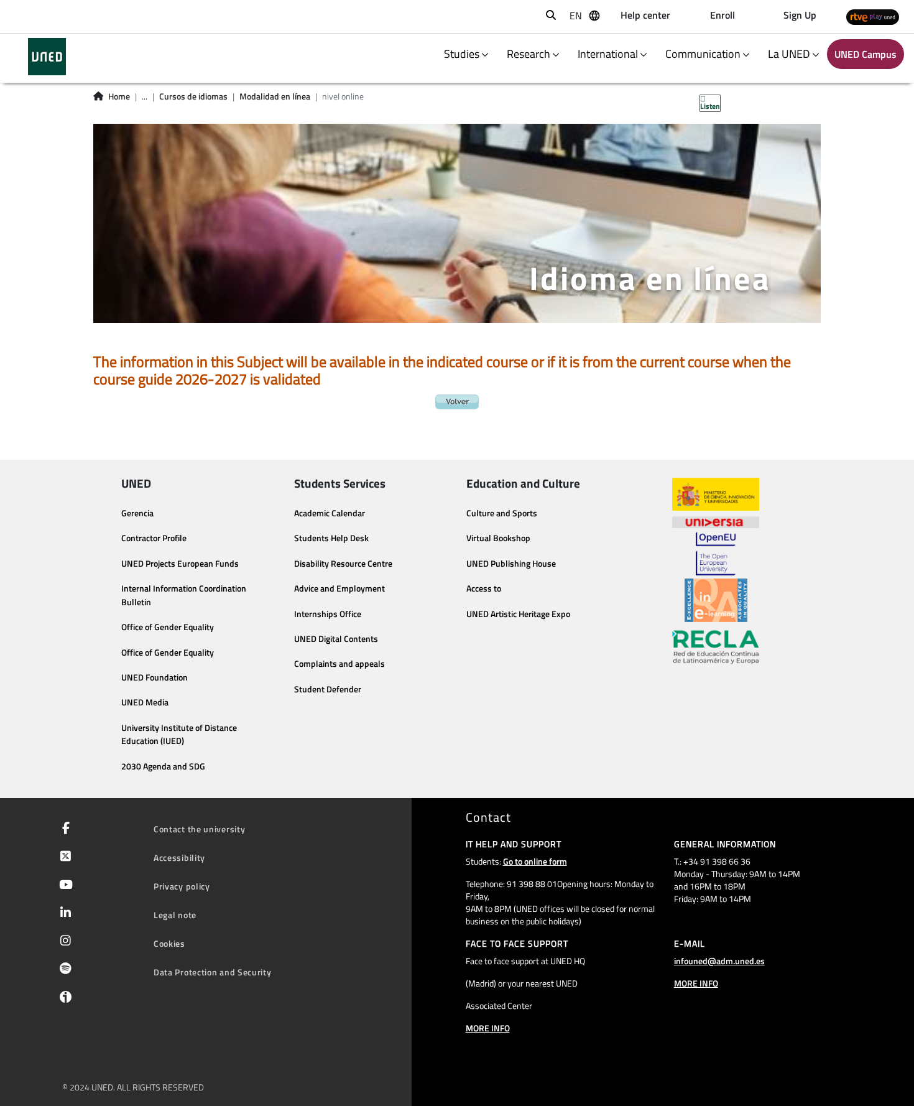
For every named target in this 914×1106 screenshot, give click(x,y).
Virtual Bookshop (498, 538)
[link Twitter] (63, 857)
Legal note (175, 914)
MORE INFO (488, 1027)
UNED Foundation (154, 677)
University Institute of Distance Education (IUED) (179, 734)
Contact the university (199, 828)
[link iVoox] (63, 1000)
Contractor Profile (154, 538)
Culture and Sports (501, 513)
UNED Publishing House (511, 563)
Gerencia (137, 513)
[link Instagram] (63, 942)
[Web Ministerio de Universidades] (715, 494)
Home (119, 96)
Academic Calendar (329, 513)
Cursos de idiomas (193, 96)
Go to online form (535, 861)
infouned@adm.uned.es (719, 960)
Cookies (169, 943)
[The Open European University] (716, 553)
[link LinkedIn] (63, 914)
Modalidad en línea (274, 96)
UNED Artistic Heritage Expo (518, 614)
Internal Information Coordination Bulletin (183, 595)
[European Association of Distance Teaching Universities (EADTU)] (716, 600)
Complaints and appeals (339, 664)
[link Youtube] (63, 886)
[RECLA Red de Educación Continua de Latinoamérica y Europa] (715, 646)
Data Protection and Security (213, 971)
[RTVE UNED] (872, 16)
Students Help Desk (331, 538)
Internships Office (327, 614)
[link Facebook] (63, 829)
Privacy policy (182, 886)
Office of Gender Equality (167, 627)
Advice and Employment (339, 588)
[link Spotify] (63, 970)
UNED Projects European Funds (180, 563)
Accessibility (179, 857)
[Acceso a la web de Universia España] (715, 521)
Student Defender (327, 689)
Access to (483, 588)
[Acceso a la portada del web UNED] (47, 56)
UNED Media (144, 702)
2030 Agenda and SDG (163, 766)
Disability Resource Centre (343, 563)
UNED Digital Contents (336, 639)
